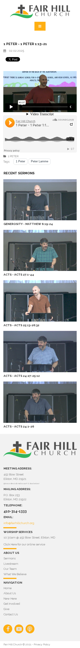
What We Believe (15, 574)
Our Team (10, 568)
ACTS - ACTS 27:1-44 (19, 274)
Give (6, 609)
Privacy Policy (42, 644)
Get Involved (12, 603)
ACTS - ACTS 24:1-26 (19, 426)
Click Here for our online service (24, 544)
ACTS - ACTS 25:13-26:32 (21, 325)
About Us (10, 593)
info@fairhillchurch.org (19, 523)
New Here (10, 598)
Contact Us (11, 614)
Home (8, 588)
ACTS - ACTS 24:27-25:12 (22, 376)
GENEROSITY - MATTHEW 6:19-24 (28, 224)
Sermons (10, 558)
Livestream (11, 563)
